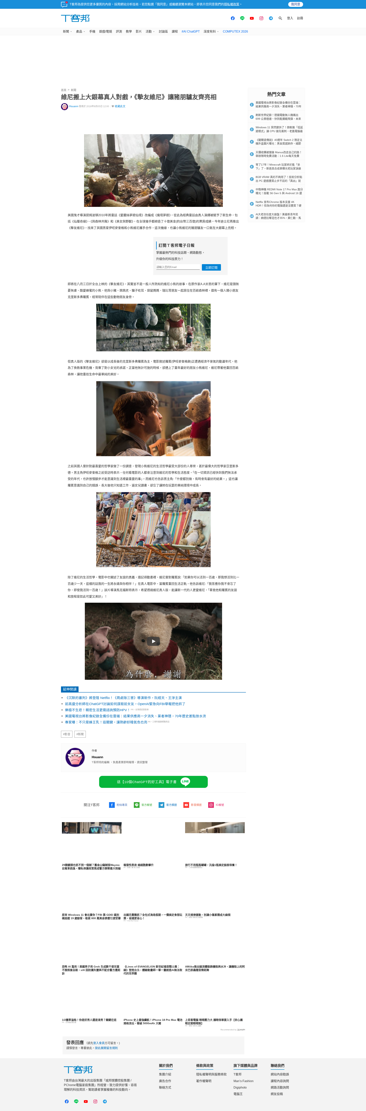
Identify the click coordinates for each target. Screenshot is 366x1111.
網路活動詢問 (280, 1087)
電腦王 (238, 1094)
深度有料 (210, 31)
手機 (92, 31)
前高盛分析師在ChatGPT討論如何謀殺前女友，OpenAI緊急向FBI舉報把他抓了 (125, 704)
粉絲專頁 (122, 804)
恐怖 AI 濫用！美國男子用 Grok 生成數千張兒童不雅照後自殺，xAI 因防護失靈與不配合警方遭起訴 (91, 970)
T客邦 (238, 1074)
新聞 (66, 31)
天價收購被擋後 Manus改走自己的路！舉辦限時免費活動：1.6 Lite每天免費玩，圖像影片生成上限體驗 (279, 156)
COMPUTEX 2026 (235, 31)
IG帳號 (220, 804)
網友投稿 (277, 1094)
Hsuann (73, 106)
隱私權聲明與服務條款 (211, 1074)
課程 (175, 31)
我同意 (295, 4)
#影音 (66, 734)
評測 (119, 31)
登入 (290, 18)
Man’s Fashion (244, 1081)
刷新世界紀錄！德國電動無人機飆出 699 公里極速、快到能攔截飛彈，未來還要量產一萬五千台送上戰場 (278, 118)
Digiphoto (240, 1087)
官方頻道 (171, 804)
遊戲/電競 (105, 31)
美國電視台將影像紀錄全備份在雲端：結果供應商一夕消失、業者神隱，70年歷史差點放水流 (135, 716)
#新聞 (80, 734)
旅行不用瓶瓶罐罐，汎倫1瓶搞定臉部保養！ (211, 864)
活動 (149, 31)
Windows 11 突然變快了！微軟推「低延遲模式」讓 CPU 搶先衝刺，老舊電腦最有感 (279, 131)
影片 (139, 31)
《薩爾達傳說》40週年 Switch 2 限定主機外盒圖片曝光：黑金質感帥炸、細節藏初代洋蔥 (279, 143)
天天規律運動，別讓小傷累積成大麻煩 (207, 914)
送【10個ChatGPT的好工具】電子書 (147, 782)
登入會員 (99, 1043)
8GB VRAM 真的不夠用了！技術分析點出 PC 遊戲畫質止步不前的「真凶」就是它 (279, 180)
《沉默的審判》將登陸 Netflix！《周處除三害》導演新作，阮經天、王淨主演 (123, 698)
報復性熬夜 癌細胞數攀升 (139, 864)
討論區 (163, 31)
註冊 (300, 18)
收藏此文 (120, 106)
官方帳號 (146, 804)
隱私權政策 (231, 4)
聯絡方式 (165, 1087)
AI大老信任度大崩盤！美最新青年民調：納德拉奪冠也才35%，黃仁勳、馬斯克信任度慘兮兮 (278, 218)
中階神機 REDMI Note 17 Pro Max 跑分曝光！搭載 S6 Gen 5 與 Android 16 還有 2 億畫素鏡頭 (279, 193)
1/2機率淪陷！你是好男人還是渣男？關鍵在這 (89, 1019)
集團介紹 (165, 1074)
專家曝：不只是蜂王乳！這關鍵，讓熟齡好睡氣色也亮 (106, 722)
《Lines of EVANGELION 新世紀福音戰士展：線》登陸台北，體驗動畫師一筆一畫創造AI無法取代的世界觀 (153, 970)
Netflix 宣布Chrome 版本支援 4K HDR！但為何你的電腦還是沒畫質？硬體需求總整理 (278, 205)
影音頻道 (196, 804)
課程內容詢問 (280, 1081)
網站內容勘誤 (280, 1074)
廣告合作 (165, 1081)
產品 (79, 31)
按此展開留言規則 (106, 1048)
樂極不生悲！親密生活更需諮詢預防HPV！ (97, 710)
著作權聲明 (203, 1081)
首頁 (63, 90)
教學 (129, 31)
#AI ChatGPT (191, 31)
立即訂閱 (211, 267)
